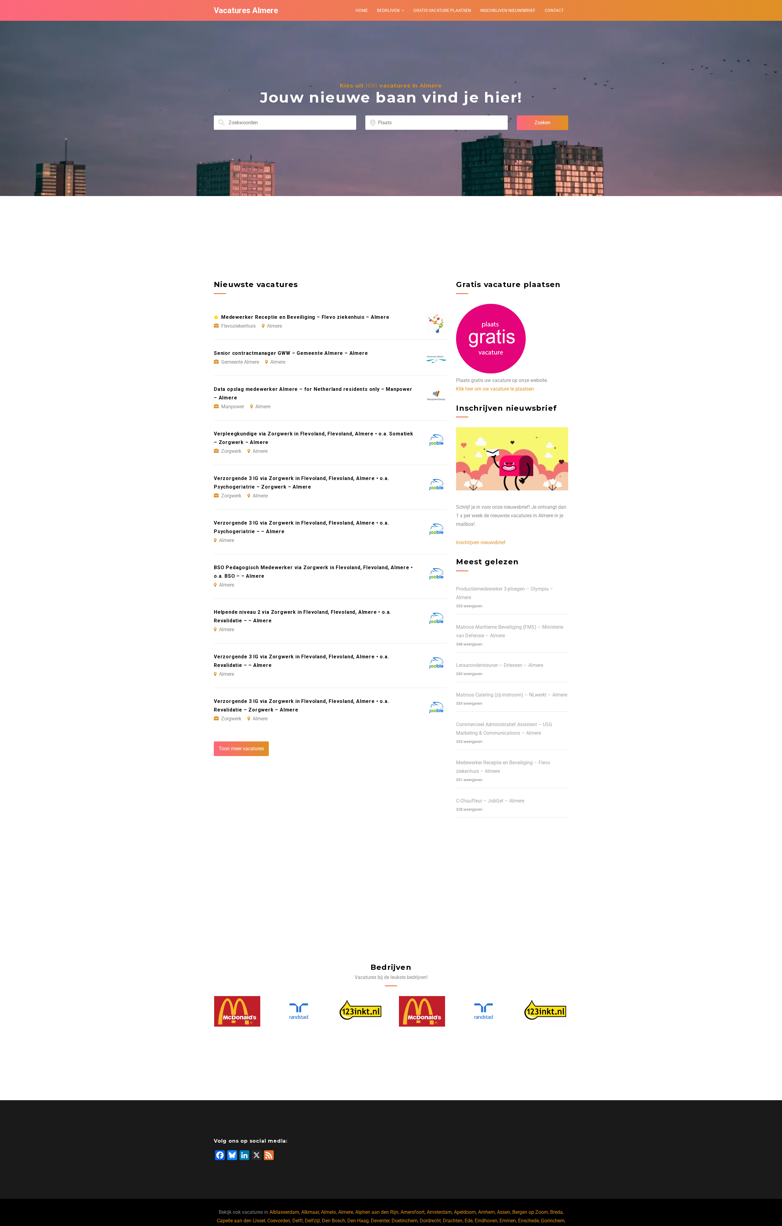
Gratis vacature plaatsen (442, 10)
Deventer (380, 1221)
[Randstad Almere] (237, 1011)
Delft (297, 1221)
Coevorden (278, 1221)
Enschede (528, 1221)
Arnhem (486, 1212)
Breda (556, 1212)
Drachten (452, 1221)
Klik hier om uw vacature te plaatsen (495, 389)
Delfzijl (312, 1221)
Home (362, 10)
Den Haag (358, 1221)
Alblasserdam (284, 1212)
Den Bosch (333, 1221)
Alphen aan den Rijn (376, 1212)
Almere (345, 1212)
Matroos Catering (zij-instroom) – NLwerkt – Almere (511, 695)
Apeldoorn (465, 1212)
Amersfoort (412, 1212)
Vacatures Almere (246, 10)
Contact (554, 10)
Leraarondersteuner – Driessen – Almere (499, 665)
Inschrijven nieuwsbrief (507, 10)
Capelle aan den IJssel (241, 1221)
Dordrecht (430, 1221)
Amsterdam (439, 1212)
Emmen (507, 1221)
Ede (469, 1221)
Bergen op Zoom (530, 1212)
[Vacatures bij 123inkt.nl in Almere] (299, 1011)
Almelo (328, 1212)
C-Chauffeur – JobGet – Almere (490, 801)
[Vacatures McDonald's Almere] (360, 1011)
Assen (503, 1212)
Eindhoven (486, 1221)
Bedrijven (388, 10)
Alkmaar (310, 1212)
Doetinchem (405, 1221)
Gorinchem (553, 1221)
